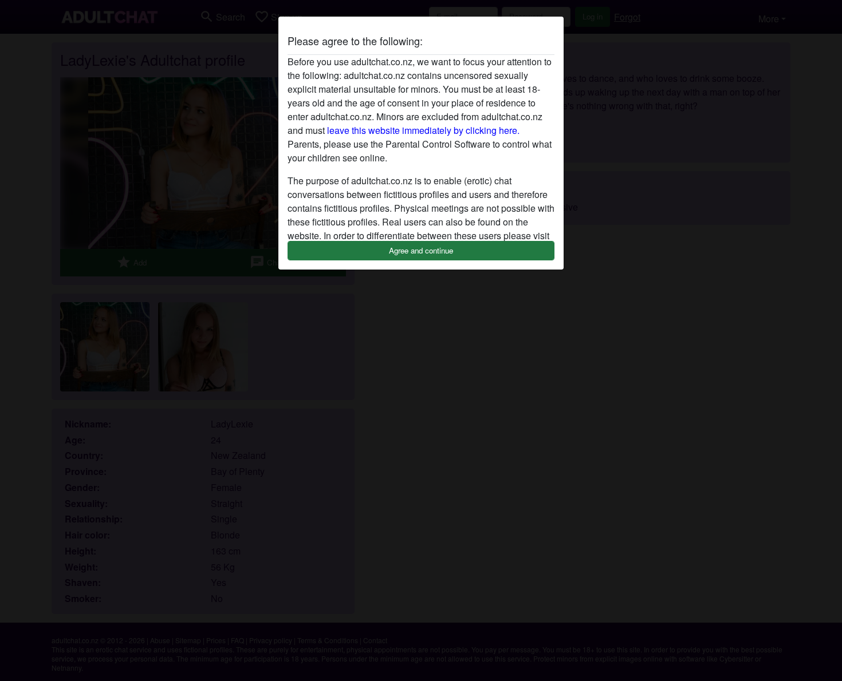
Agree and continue (421, 250)
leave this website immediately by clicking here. (423, 130)
